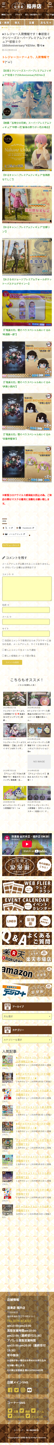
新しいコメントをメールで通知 (20, 650)
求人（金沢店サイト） (33, 15)
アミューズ (37, 1416)
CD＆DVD (18, 1416)
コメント (8, 574)
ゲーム (40, 1411)
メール (7, 617)
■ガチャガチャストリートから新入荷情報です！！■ (33, 1076)
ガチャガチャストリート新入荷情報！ (33, 1109)
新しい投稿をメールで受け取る (20, 656)
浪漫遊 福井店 (25, 1437)
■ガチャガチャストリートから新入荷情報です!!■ (33, 1059)
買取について (6, 15)
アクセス (18, 15)
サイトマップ (18, 1430)
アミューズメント (12, 545)
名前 (6, 605)
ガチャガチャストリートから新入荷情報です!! (33, 1092)
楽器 (27, 1411)
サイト (5, 629)
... (24, 1444)
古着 (15, 1411)
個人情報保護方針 (32, 1430)
